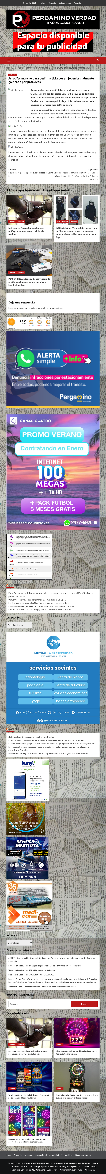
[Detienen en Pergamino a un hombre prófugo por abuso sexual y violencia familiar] (29, 210)
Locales (12, 221)
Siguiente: (76, 174)
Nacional (28, 1155)
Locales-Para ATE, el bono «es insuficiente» (36, 970)
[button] (9, 60)
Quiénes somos (65, 3)
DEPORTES (15, 585)
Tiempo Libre (67, 1155)
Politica (59, 1045)
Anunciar (77, 3)
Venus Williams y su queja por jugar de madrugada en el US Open (37, 599)
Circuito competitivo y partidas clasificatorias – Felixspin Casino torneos (76, 1052)
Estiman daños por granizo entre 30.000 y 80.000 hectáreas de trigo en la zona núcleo (46, 740)
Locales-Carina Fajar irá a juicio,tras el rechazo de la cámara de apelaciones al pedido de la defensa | (51, 979)
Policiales (13, 75)
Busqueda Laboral (83, 1155)
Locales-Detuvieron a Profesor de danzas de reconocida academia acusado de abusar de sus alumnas (52, 982)
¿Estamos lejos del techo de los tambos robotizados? (31, 737)
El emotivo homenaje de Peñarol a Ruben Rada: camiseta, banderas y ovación (42, 606)
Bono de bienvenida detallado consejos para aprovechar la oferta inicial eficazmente (27, 1140)
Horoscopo (48, 579)
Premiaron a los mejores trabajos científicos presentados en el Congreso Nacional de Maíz (48, 753)
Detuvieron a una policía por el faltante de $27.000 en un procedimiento (49, 966)
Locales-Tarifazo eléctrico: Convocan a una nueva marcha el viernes (47, 986)
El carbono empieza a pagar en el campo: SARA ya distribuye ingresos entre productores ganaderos (51, 743)
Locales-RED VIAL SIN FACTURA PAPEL (36, 975)
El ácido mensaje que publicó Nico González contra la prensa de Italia (38, 603)
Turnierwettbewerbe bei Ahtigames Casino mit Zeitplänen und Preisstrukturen (28, 1096)
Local (8, 1155)
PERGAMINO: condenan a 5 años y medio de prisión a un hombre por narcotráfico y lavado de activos (29, 282)
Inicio (43, 3)
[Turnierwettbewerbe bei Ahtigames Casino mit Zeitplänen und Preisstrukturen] (29, 1077)
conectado (32, 308)
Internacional (41, 1155)
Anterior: (30, 173)
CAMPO (13, 729)
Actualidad (54, 1155)
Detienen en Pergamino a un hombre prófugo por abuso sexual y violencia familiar (26, 231)
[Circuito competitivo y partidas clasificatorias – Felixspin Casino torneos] (77, 1033)
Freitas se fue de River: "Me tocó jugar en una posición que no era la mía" (40, 609)
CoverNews (75, 1169)
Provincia (18, 1155)
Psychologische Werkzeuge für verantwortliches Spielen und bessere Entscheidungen (77, 1096)
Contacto (52, 3)
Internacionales (62, 221)
